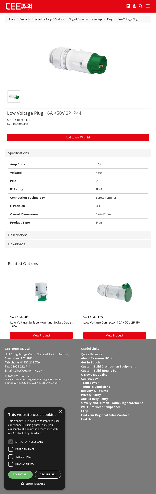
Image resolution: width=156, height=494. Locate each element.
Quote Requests (91, 354)
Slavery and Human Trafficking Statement (112, 403)
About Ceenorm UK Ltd (97, 358)
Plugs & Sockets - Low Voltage (86, 19)
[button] (34, 483)
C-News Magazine (94, 374)
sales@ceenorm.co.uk (27, 370)
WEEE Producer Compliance (101, 407)
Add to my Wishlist (78, 137)
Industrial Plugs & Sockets (49, 19)
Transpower (90, 383)
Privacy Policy (91, 395)
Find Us (86, 419)
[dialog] (34, 448)
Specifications (18, 153)
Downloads (16, 244)
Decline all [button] (48, 474)
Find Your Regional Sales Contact (105, 415)
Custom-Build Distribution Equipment (108, 366)
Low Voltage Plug (128, 19)
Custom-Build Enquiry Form (100, 370)
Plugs (110, 19)
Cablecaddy (89, 378)
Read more (37, 433)
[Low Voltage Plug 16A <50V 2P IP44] (78, 60)
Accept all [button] (20, 474)
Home (11, 19)
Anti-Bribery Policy (94, 399)
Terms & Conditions (95, 387)
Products (25, 19)
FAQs (84, 411)
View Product (41, 335)
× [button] (60, 411)
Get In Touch (90, 362)
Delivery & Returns (94, 391)
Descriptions (17, 235)
